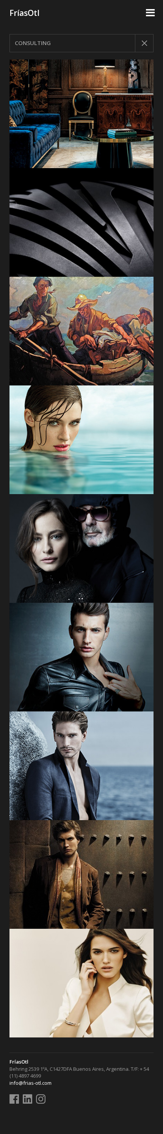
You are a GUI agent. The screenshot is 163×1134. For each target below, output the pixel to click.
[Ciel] (81, 439)
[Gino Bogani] (81, 548)
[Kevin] (81, 657)
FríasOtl (24, 12)
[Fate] (81, 222)
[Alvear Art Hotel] (81, 331)
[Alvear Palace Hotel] (81, 113)
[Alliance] (81, 874)
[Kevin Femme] (81, 983)
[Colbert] (81, 765)
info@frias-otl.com (30, 1082)
